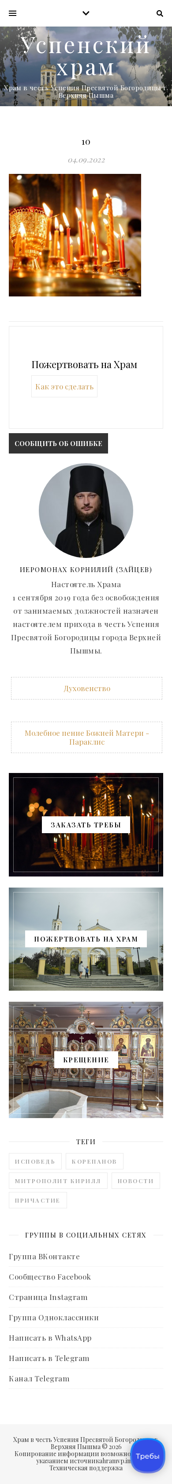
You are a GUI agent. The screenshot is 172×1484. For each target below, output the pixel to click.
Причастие (38, 1200)
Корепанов (94, 1161)
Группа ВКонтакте (44, 1256)
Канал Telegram (39, 1378)
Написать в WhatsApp (50, 1337)
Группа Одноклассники (54, 1317)
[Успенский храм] (86, 66)
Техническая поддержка (86, 1468)
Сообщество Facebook (50, 1276)
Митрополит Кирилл (58, 1180)
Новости (136, 1180)
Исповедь (35, 1161)
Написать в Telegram (49, 1358)
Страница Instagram (48, 1297)
